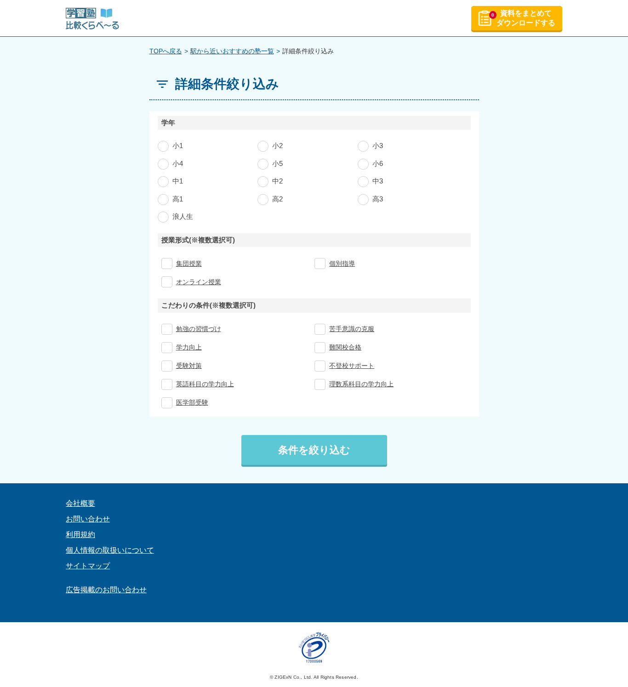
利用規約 (80, 534)
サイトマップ (88, 566)
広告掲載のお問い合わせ (106, 590)
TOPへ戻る (165, 51)
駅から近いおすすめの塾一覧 (232, 51)
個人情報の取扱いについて (110, 550)
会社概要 (80, 503)
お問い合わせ (88, 519)
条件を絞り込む (314, 450)
